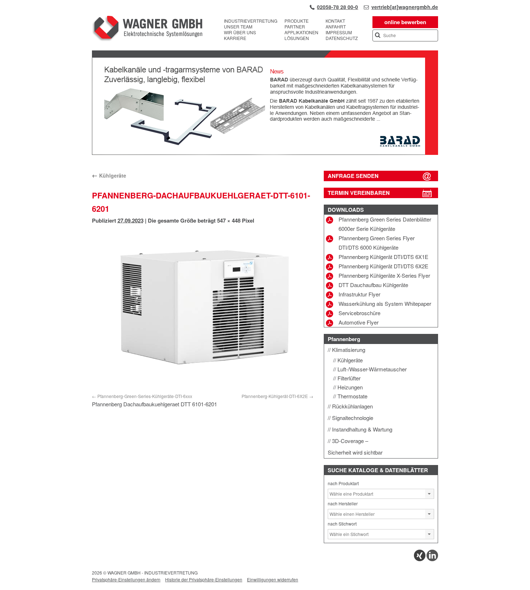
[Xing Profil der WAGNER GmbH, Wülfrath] (419, 559)
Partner (294, 27)
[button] (429, 494)
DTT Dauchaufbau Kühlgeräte (373, 285)
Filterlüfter (349, 378)
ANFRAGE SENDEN (353, 176)
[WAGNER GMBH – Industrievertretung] (147, 29)
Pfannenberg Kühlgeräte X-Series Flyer (384, 275)
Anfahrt (336, 27)
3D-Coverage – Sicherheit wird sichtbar (355, 446)
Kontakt (335, 21)
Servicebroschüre (359, 313)
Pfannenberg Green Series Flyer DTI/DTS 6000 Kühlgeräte (377, 242)
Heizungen (350, 387)
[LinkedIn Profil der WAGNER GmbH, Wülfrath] (432, 559)
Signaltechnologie (352, 417)
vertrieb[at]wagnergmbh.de (404, 6)
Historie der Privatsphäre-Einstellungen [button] (203, 579)
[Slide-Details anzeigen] (265, 153)
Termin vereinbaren (359, 193)
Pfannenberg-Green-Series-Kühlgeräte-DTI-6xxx (144, 396)
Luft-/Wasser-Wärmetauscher (372, 369)
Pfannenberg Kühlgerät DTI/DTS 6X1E (383, 256)
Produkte (296, 21)
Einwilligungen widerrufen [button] (272, 579)
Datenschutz (342, 38)
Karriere (235, 38)
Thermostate (352, 396)
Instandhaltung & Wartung (362, 429)
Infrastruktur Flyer (359, 294)
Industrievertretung (250, 21)
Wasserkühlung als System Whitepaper (385, 303)
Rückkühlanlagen (352, 406)
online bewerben (405, 22)
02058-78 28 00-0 (337, 6)
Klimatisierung (348, 349)
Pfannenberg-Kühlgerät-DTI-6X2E (275, 396)
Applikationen (301, 32)
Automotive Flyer (359, 322)
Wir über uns (240, 32)
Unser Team (238, 27)
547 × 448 (228, 220)
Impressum (339, 32)
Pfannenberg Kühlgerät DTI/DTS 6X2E (383, 266)
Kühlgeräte (109, 175)
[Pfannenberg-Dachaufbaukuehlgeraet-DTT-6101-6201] (202, 310)
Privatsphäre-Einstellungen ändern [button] (126, 579)
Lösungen (296, 38)
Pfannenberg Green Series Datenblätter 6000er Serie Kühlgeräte (385, 223)
